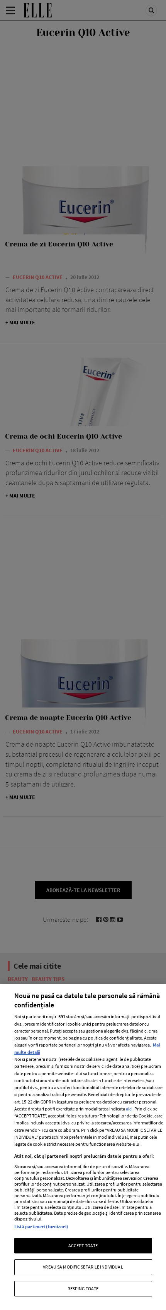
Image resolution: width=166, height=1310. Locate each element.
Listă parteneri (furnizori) (41, 1226)
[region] (83, 1147)
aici (129, 1109)
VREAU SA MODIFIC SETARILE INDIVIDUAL (83, 1267)
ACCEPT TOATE (83, 1245)
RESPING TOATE (83, 1288)
